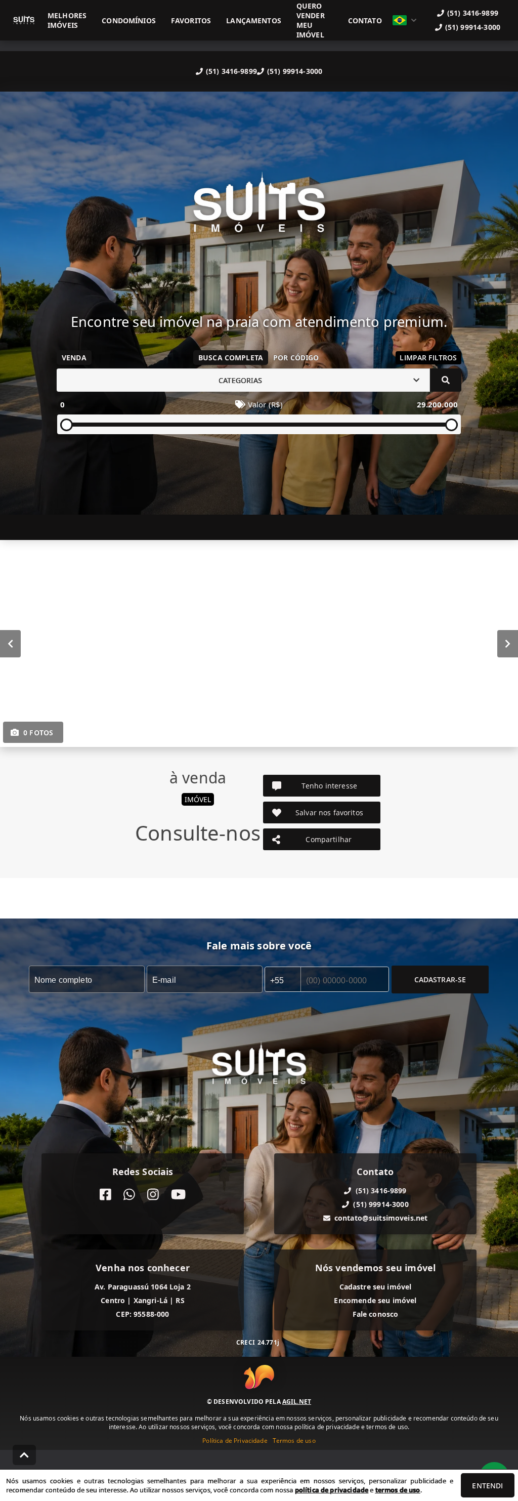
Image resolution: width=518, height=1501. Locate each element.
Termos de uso (294, 1440)
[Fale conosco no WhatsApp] (129, 1194)
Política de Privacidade (234, 1440)
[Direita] (507, 643)
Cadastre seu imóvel (375, 1286)
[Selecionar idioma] (404, 20)
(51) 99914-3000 (294, 71)
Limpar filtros (428, 357)
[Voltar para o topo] (24, 1455)
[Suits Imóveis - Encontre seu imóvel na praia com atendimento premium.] (259, 209)
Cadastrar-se (440, 979)
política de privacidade (331, 1489)
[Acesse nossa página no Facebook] (105, 1194)
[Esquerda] (10, 643)
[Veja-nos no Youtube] (178, 1194)
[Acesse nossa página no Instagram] (153, 1194)
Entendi (487, 1485)
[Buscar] (445, 380)
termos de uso (397, 1489)
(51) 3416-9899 (231, 71)
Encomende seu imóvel (375, 1300)
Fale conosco (376, 1314)
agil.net (296, 1401)
